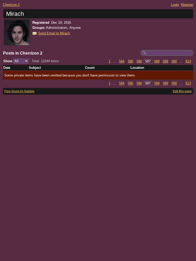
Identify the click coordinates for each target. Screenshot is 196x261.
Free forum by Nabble (19, 91)
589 (165, 61)
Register (187, 5)
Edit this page (182, 91)
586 (139, 61)
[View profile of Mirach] (17, 42)
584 (121, 61)
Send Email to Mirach (54, 33)
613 (188, 61)
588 (157, 61)
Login (175, 5)
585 (130, 61)
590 (174, 61)
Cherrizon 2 (11, 5)
